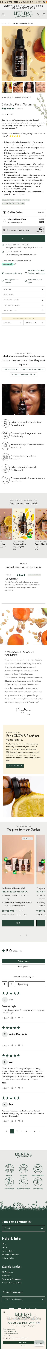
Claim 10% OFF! (23, 1342)
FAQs (4, 1248)
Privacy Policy (8, 1251)
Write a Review (23, 960)
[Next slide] (26, 935)
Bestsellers (6, 1276)
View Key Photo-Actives (31, 369)
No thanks (23, 1345)
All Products (7, 1272)
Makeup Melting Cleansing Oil (19, 545)
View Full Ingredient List (22, 374)
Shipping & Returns (10, 1255)
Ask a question (23, 966)
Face (10, 23)
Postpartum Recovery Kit (13, 888)
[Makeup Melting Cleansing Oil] (23, 524)
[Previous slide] (21, 935)
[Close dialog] (4, 1312)
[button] (3, 15)
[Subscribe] (42, 1228)
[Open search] (4, 984)
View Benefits (9, 369)
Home (4, 23)
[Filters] (11, 984)
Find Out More (14, 766)
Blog (4, 1244)
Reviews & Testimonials (12, 1279)
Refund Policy (8, 1258)
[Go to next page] (40, 1131)
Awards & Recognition (12, 1283)
